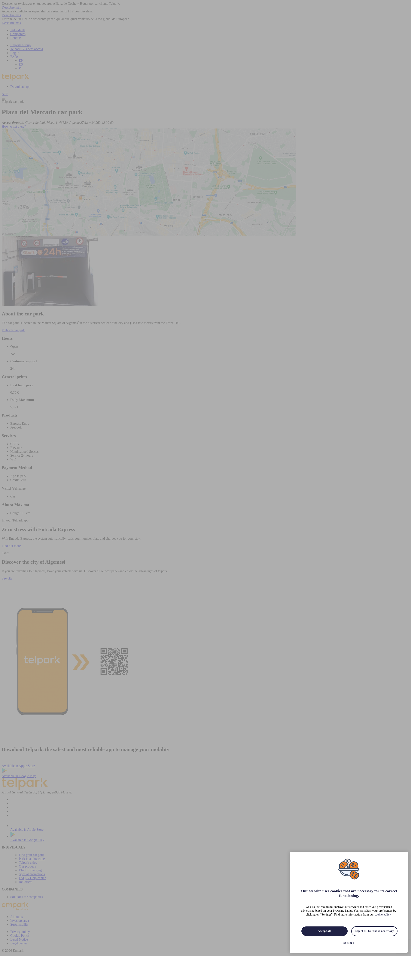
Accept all (324, 931)
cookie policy (383, 914)
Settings (348, 942)
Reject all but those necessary (374, 931)
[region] (349, 902)
